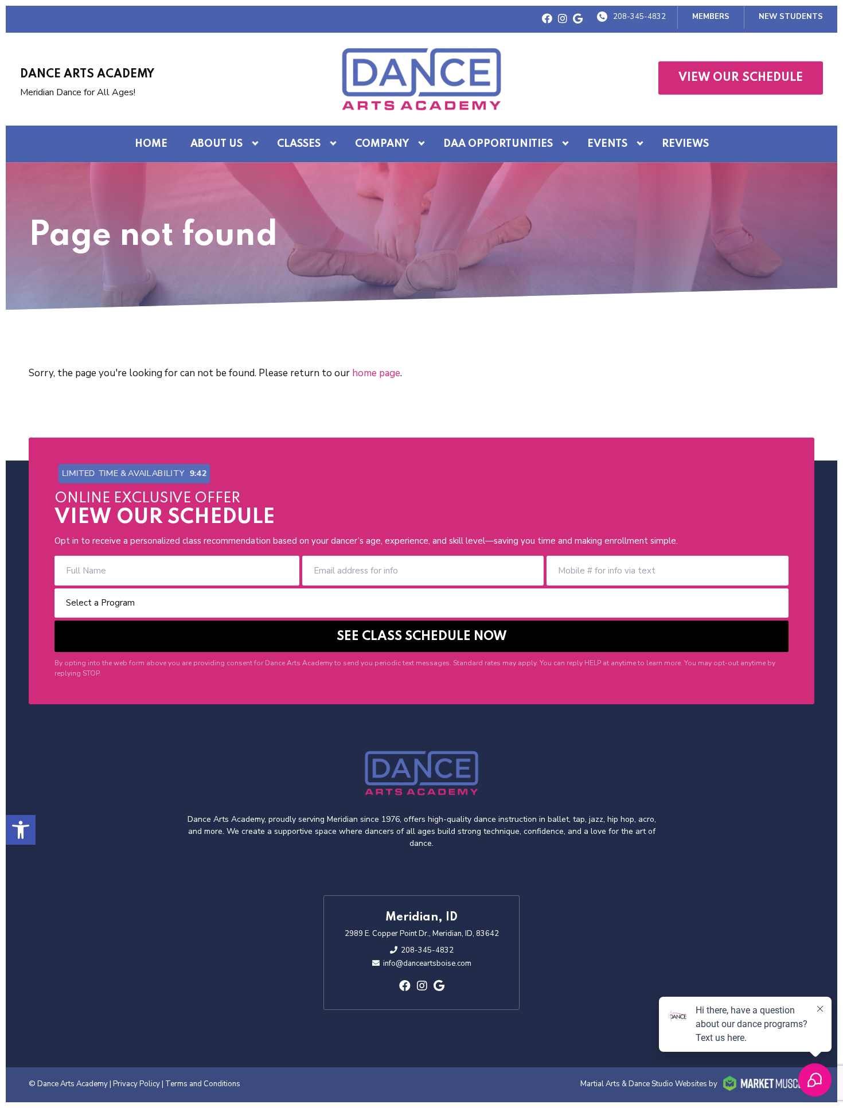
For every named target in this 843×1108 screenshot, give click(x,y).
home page (376, 373)
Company (382, 144)
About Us (216, 144)
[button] (21, 830)
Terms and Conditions (202, 1084)
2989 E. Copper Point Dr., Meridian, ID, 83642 (422, 933)
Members (710, 16)
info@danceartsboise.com (427, 963)
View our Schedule (740, 78)
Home (151, 144)
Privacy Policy (136, 1084)
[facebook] (547, 19)
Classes (299, 144)
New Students (791, 16)
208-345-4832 (639, 16)
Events (607, 144)
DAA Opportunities (498, 144)
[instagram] (562, 19)
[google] (578, 19)
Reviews (685, 144)
